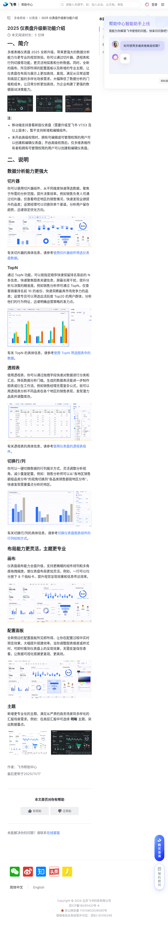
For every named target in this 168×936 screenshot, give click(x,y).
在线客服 (53, 833)
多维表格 (19, 18)
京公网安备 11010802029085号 (85, 910)
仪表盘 (33, 18)
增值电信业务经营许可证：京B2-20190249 (84, 915)
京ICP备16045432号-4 (84, 905)
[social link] (16, 872)
